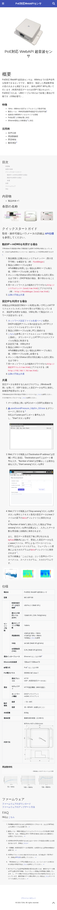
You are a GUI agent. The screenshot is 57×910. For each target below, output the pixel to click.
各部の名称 (9, 169)
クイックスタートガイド (13, 172)
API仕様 (18, 857)
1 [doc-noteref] (10, 92)
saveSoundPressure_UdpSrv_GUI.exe (27, 408)
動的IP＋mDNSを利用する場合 (17, 175)
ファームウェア (10, 186)
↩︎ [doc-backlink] (29, 827)
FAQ (6, 189)
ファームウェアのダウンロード (16, 804)
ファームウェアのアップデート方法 (18, 807)
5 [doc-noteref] (15, 607)
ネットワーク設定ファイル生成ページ (25, 321)
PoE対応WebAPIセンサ (28, 3)
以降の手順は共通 (16, 295)
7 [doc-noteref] (17, 552)
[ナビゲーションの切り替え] (3, 3)
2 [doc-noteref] (46, 111)
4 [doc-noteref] (27, 120)
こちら (11, 334)
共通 (8, 180)
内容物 (7, 166)
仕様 (6, 183)
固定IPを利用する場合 (14, 177)
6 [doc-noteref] (25, 411)
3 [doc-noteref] (2, 254)
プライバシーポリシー (28, 898)
